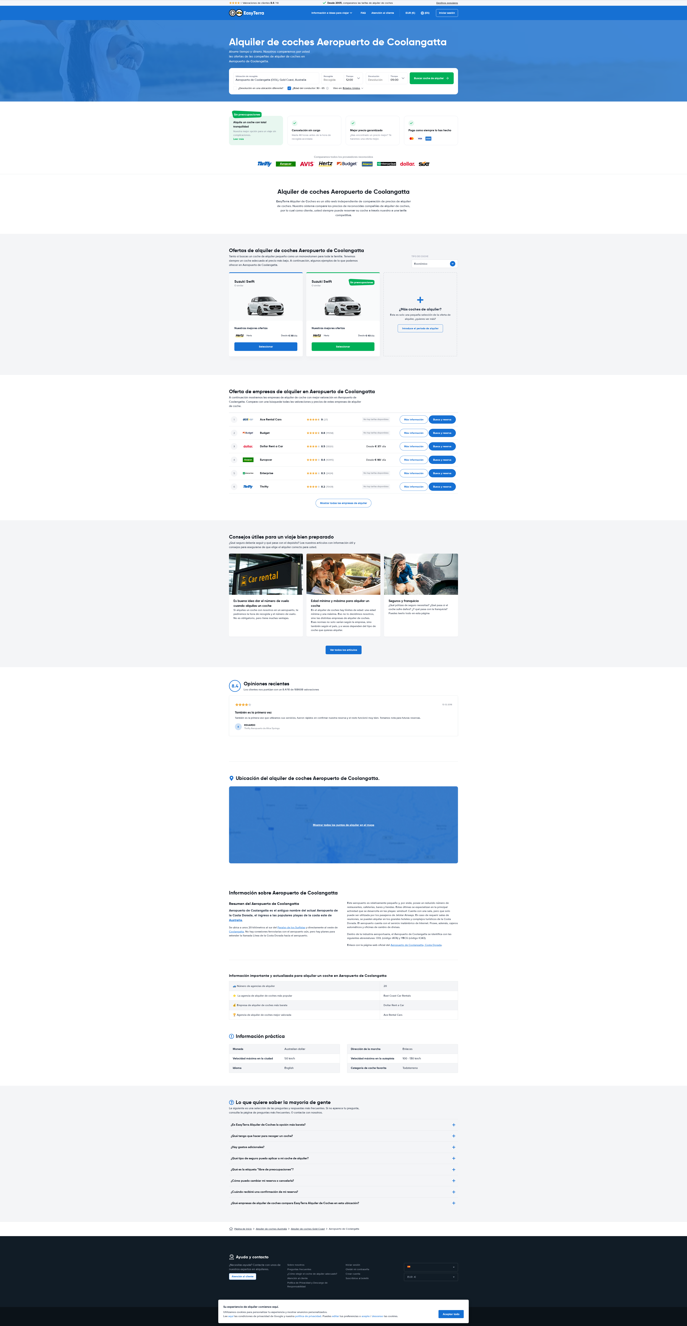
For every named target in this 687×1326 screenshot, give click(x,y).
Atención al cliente (382, 13)
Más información (413, 419)
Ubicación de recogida (247, 76)
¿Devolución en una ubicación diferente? (260, 88)
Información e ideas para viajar (330, 13)
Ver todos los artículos (343, 650)
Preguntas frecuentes (299, 1269)
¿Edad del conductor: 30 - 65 (309, 88)
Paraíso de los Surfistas (291, 927)
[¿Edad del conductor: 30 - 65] (289, 88)
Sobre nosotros (295, 1264)
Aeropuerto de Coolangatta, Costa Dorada (416, 945)
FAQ (363, 13)
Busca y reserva (442, 419)
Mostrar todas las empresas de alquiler (343, 503)
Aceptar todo (451, 1314)
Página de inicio (243, 1228)
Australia (235, 920)
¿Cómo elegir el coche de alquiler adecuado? (312, 1273)
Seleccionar (266, 347)
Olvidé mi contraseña (357, 1269)
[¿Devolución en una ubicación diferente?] (235, 88)
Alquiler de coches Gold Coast (308, 1228)
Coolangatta (236, 931)
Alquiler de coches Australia (271, 1228)
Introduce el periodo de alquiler (420, 328)
